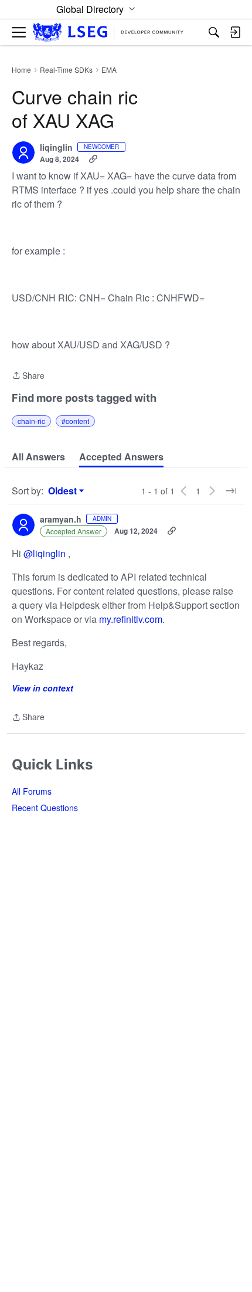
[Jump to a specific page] (231, 490)
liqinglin (56, 148)
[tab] (38, 457)
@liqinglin (44, 553)
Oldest (64, 491)
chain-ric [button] (31, 421)
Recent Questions (45, 807)
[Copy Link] (93, 159)
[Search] (213, 32)
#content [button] (75, 421)
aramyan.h (60, 519)
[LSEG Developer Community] (108, 32)
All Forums (32, 791)
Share (28, 375)
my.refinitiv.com (130, 619)
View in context (42, 688)
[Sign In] (235, 32)
